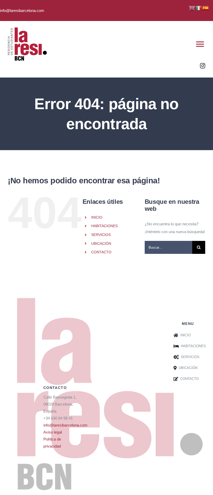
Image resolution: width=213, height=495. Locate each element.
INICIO (96, 217)
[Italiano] (199, 7)
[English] (192, 7)
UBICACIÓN (101, 243)
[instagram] (202, 65)
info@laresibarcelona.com (65, 425)
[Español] (205, 7)
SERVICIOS (101, 235)
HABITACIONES (104, 226)
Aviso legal (52, 432)
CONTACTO (101, 252)
